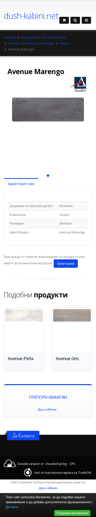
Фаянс (65, 43)
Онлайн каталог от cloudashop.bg (41, 464)
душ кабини (48, 488)
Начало (10, 37)
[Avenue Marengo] (48, 131)
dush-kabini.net (31, 15)
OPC (73, 464)
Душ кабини (46, 409)
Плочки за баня (53, 37)
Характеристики (21, 183)
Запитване (66, 263)
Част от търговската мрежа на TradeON (62, 473)
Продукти (28, 37)
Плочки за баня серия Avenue (31, 43)
